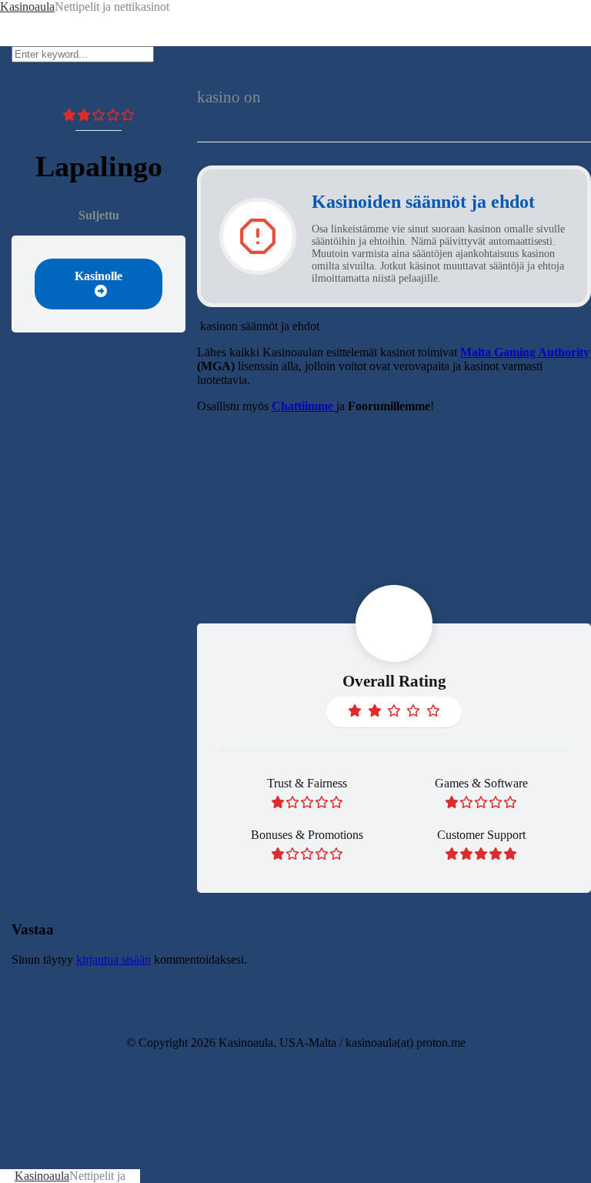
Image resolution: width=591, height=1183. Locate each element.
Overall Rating (394, 681)
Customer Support (481, 834)
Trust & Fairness (307, 783)
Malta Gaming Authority (524, 352)
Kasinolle (98, 275)
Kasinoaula (42, 1175)
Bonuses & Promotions (307, 834)
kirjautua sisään (113, 959)
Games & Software (481, 783)
